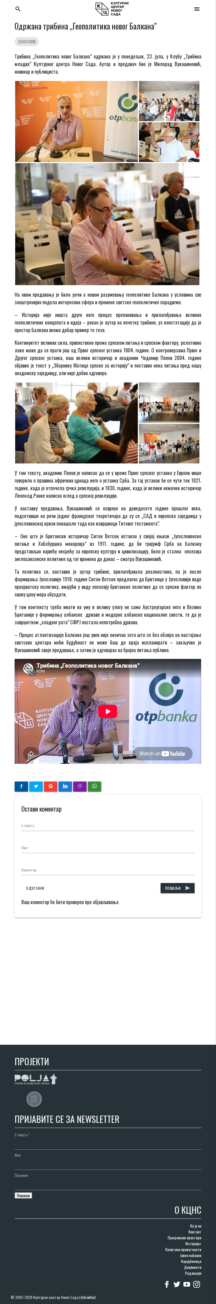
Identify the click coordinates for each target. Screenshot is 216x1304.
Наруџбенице (191, 1261)
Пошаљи (177, 888)
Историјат (193, 1243)
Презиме (21, 1175)
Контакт (194, 1232)
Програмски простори (184, 1237)
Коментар (29, 870)
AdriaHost (88, 1297)
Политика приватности (183, 1249)
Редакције (193, 1273)
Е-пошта (22, 1135)
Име (24, 847)
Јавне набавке (190, 1255)
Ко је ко (195, 1226)
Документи (192, 1267)
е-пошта (27, 825)
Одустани (35, 888)
